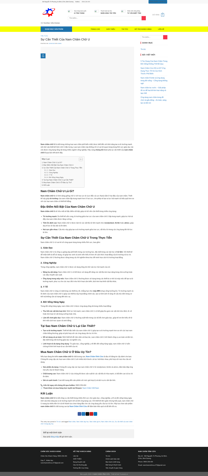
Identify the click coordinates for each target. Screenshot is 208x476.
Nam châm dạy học (82, 421)
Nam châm (72, 421)
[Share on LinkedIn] (95, 414)
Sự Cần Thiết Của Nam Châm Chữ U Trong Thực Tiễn (62, 168)
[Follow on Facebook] (139, 1)
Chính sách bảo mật (112, 459)
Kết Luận (46, 185)
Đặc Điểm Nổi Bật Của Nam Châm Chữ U (58, 165)
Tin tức (125, 29)
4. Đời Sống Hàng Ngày (55, 177)
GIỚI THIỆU (110, 29)
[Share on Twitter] (83, 414)
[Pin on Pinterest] (91, 414)
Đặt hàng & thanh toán (113, 465)
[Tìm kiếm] (144, 18)
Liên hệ (161, 29)
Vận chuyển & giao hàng (114, 468)
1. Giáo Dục (51, 170)
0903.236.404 (85, 1)
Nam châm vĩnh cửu (107, 421)
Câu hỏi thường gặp (80, 465)
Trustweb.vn (124, 474)
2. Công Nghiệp (52, 172)
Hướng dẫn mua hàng (80, 468)
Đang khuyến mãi (79, 462)
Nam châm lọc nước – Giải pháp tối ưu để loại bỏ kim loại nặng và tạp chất (153, 90)
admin (59, 43)
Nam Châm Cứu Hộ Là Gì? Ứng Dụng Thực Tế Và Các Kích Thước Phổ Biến (153, 71)
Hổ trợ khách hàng (143, 29)
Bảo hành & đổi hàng (113, 462)
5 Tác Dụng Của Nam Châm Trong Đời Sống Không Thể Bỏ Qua (154, 62)
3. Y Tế (49, 175)
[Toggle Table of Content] (79, 159)
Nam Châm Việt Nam (91, 388)
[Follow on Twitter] (143, 1)
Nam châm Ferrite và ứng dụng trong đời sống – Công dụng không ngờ (154, 80)
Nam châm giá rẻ (95, 421)
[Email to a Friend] (87, 414)
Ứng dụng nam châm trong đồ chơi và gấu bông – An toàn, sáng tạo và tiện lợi (153, 100)
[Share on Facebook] (79, 414)
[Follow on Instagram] (141, 1)
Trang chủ (95, 29)
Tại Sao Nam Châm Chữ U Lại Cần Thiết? (58, 180)
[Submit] (165, 37)
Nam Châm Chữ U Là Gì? (52, 162)
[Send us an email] (145, 1)
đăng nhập (55, 437)
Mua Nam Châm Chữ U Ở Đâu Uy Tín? (57, 182)
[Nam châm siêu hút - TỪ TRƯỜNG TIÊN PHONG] (51, 13)
